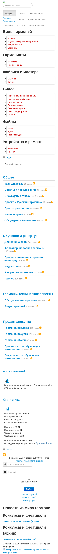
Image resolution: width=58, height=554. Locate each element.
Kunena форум (35, 460)
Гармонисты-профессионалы (22, 95)
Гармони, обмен (15, 340)
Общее (8, 177)
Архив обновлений (37, 19)
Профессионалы (16, 64)
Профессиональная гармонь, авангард (24, 258)
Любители (12, 61)
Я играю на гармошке (18, 272)
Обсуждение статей (17, 196)
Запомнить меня (29, 481)
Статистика (11, 399)
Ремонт (11, 151)
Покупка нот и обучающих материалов (21, 356)
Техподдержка (13, 184)
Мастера (12, 78)
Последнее (7, 18)
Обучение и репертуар (21, 235)
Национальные (15, 44)
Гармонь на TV (15, 102)
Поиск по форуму (9, 21)
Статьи (22, 13)
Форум (8, 13)
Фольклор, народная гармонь (24, 248)
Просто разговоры (16, 208)
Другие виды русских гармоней (23, 41)
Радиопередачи (15, 134)
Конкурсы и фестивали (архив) (19, 539)
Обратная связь (37, 25)
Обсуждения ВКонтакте (20, 220)
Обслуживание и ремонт (20, 300)
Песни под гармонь (17, 108)
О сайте (9, 25)
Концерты (12, 114)
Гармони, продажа (16, 328)
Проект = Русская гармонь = (23, 202)
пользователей (14, 371)
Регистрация (29, 500)
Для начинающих (15, 242)
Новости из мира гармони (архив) (21, 521)
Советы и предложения (20, 190)
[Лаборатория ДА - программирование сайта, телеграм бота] (29, 550)
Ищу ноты (11, 266)
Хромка (11, 38)
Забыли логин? (29, 497)
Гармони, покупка (16, 334)
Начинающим (36, 13)
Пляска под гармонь (17, 111)
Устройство (13, 148)
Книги (10, 128)
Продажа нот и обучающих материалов (22, 347)
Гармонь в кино (15, 105)
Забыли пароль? (29, 494)
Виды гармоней (14, 306)
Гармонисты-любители (19, 98)
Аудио (11, 131)
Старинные (13, 47)
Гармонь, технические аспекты (28, 293)
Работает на (21, 460)
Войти (29, 489)
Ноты (21, 19)
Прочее (9, 278)
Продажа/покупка (17, 321)
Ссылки (21, 25)
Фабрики (12, 81)
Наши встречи (13, 214)
